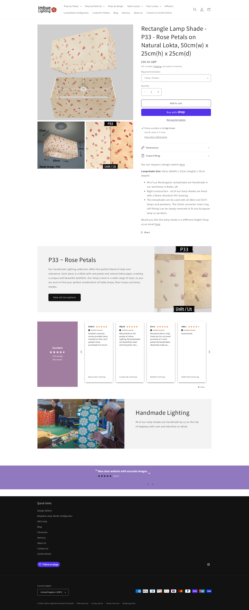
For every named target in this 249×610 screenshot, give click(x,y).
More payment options (176, 120)
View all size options (64, 297)
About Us (41, 543)
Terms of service (112, 603)
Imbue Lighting (50, 603)
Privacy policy (97, 603)
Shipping (157, 66)
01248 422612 (44, 553)
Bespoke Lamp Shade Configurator (54, 515)
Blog (39, 526)
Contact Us (42, 548)
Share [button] (147, 232)
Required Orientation (151, 71)
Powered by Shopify (65, 603)
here (182, 164)
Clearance (42, 532)
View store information (155, 136)
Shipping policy (129, 603)
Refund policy (82, 603)
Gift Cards (42, 521)
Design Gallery (44, 510)
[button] (72, 6)
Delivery (41, 537)
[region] (145, 352)
